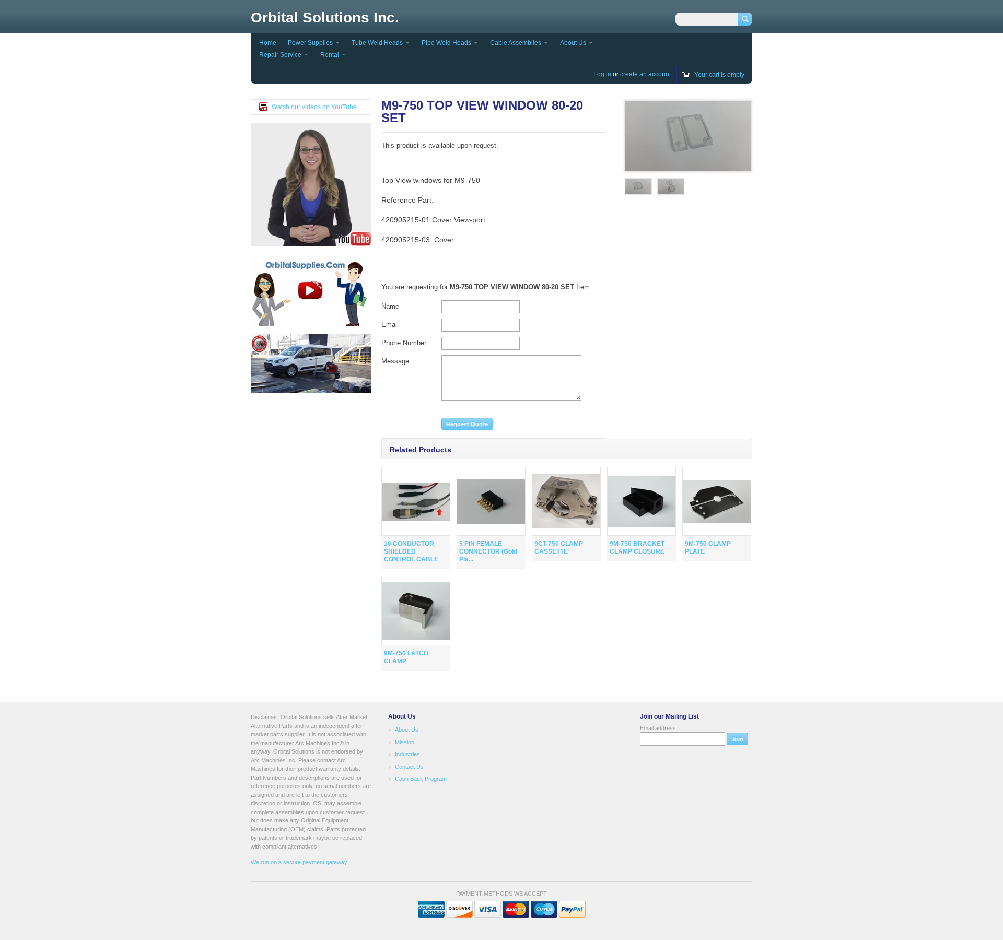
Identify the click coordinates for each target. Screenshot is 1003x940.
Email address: (659, 728)
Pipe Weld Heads (446, 42)
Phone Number (403, 343)
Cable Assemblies (515, 42)
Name (390, 306)
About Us (573, 42)
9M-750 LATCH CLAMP (406, 657)
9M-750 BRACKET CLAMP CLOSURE (637, 547)
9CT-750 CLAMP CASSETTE (558, 547)
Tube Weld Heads (377, 42)
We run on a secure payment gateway (299, 862)
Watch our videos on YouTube (314, 107)
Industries (407, 754)
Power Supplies (310, 42)
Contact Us (409, 766)
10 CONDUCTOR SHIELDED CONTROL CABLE (411, 551)
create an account (645, 74)
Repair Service (280, 54)
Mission (404, 742)
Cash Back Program (421, 779)
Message (395, 361)
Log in (602, 74)
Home (267, 42)
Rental (329, 54)
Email (390, 324)
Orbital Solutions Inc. (325, 17)
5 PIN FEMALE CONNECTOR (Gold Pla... (488, 551)
